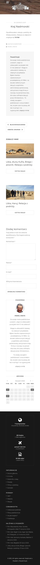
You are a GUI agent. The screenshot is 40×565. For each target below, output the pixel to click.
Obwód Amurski (15, 129)
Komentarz (10, 241)
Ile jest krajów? (12, 515)
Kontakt (10, 488)
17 (7, 396)
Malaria (9, 499)
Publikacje (11, 518)
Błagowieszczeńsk (17, 124)
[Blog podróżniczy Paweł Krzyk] (20, 10)
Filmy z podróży (12, 485)
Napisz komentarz (14, 44)
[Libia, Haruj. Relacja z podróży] (20, 192)
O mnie (10, 476)
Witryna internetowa (14, 281)
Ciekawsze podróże (14, 510)
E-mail (9, 272)
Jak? (9, 496)
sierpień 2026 (20, 381)
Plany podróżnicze (13, 513)
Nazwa (9, 263)
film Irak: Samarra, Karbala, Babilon (19, 537)
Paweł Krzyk (12, 46)
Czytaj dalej (20, 171)
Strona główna (12, 473)
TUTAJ (17, 37)
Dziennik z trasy (12, 479)
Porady (9, 482)
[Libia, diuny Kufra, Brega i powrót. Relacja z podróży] (20, 150)
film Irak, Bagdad (13, 543)
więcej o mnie (24, 110)
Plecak (9, 502)
